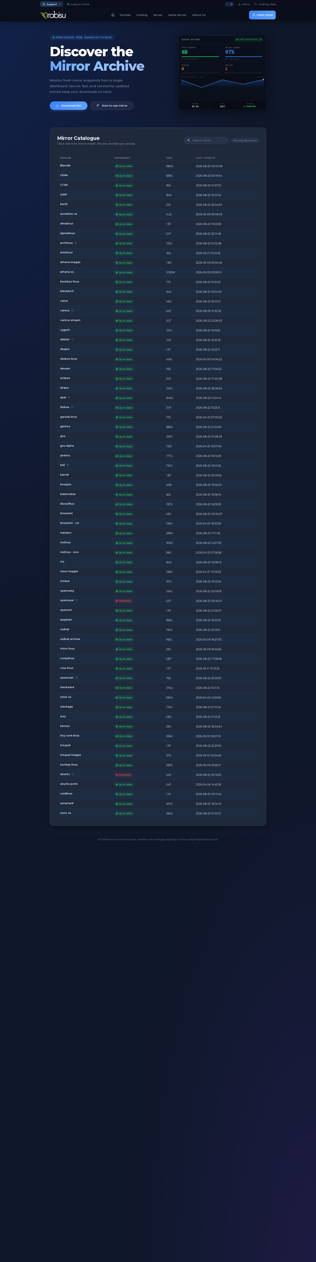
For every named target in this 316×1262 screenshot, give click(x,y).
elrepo (64, 387)
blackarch (67, 291)
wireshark (67, 803)
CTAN (64, 185)
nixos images (69, 571)
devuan (65, 368)
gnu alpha (67, 445)
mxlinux (65, 542)
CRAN (64, 175)
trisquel (65, 745)
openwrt (66, 610)
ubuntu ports (69, 784)
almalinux (66, 223)
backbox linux (69, 281)
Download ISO (71, 105)
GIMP (63, 194)
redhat (64, 629)
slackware (67, 687)
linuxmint (66, 513)
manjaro (66, 532)
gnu (62, 436)
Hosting (142, 15)
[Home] (113, 15)
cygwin (65, 330)
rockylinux (67, 658)
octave (64, 581)
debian (65, 339)
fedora (64, 407)
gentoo (65, 426)
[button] (229, 4)
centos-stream (70, 320)
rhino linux (67, 648)
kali (62, 465)
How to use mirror (114, 105)
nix (62, 561)
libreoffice (67, 503)
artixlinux (66, 252)
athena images (70, 262)
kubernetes (68, 494)
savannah (67, 677)
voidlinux (66, 793)
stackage (66, 706)
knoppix (65, 484)
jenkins (65, 455)
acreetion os (68, 213)
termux (65, 726)
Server (158, 15)
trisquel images (70, 755)
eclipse (65, 378)
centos (65, 310)
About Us (199, 15)
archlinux (66, 243)
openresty (67, 590)
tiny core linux (69, 735)
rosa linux (66, 668)
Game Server (177, 15)
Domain (125, 15)
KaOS (63, 204)
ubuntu (65, 774)
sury (63, 716)
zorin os (65, 813)
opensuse (67, 600)
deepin (65, 349)
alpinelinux (67, 233)
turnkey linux (69, 764)
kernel (64, 474)
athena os (67, 271)
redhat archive (70, 639)
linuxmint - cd (69, 523)
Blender (65, 165)
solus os (65, 697)
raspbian (66, 619)
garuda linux (68, 416)
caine (64, 300)
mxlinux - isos (69, 552)
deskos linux (68, 358)
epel (63, 397)
